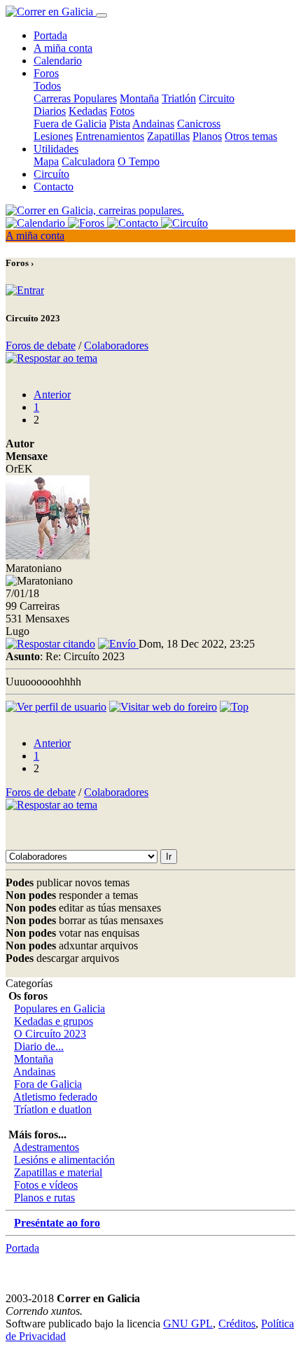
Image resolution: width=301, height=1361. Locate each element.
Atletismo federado (55, 1097)
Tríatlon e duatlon (53, 1109)
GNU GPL (188, 1323)
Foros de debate (41, 345)
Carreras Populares (75, 98)
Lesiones (53, 136)
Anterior (52, 394)
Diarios (50, 111)
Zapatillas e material (58, 1172)
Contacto (54, 187)
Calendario (58, 61)
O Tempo (139, 161)
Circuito (216, 98)
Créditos (236, 1323)
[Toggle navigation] (101, 15)
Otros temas (251, 136)
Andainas (153, 124)
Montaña (139, 98)
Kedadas (88, 111)
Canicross (198, 124)
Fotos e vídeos (46, 1185)
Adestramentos (46, 1147)
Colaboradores (116, 345)
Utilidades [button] (56, 149)
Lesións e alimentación (64, 1160)
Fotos (122, 111)
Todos (47, 86)
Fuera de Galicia (70, 124)
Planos (207, 136)
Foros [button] (46, 73)
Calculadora (88, 161)
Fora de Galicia (48, 1084)
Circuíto (51, 174)
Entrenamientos (110, 136)
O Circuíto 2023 (50, 1034)
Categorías (29, 983)
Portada (50, 35)
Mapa (46, 161)
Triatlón (179, 98)
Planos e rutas (44, 1197)
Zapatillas (168, 136)
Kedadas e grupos (53, 1021)
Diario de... (39, 1046)
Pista (119, 124)
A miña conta (63, 48)
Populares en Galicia (59, 1008)
